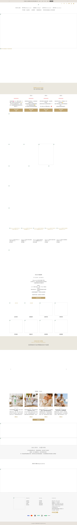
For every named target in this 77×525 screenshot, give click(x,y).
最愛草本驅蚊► (46, 110)
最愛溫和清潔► (16, 110)
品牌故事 (27, 500)
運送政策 (40, 502)
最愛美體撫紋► (61, 110)
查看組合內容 (38, 297)
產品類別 (28, 10)
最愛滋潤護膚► (31, 110)
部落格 (27, 503)
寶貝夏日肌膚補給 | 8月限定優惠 (49, 10)
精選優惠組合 (39, 10)
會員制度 (27, 504)
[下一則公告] (67, 1)
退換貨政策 (41, 503)
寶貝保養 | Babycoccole (26, 7)
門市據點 (23, 10)
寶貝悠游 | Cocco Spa (57, 7)
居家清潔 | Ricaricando (46, 7)
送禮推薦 (33, 10)
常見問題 (40, 500)
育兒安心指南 (17, 7)
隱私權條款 (41, 504)
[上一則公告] (9, 1)
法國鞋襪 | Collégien (37, 7)
